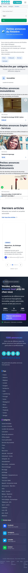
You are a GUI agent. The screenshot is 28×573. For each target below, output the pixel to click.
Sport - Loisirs (6, 505)
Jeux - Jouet (5, 513)
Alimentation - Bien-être (8, 486)
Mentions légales (2, 562)
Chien (3, 445)
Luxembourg (6, 394)
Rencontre (5, 451)
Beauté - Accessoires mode (9, 483)
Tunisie (5, 413)
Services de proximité (8, 442)
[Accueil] (1, 6)
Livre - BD (4, 510)
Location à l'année (7, 426)
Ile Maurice (6, 388)
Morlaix (19, 58)
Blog (21, 561)
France (4, 375)
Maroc (4, 404)
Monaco (5, 407)
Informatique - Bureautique (9, 499)
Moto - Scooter (6, 491)
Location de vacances (8, 82)
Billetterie (4, 516)
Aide (18, 561)
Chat (3, 448)
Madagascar (6, 402)
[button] (3, 196)
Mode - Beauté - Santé (11, 242)
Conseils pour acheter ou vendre (26, 564)
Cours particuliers (7, 440)
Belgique (5, 380)
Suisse (4, 399)
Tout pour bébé (6, 480)
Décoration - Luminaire (8, 464)
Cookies (8, 561)
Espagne (5, 385)
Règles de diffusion (13, 563)
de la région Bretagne (8, 44)
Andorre (5, 377)
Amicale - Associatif (7, 453)
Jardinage (4, 472)
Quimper (5, 61)
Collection (4, 507)
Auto (3, 488)
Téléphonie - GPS (6, 502)
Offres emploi (6, 437)
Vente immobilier (6, 423)
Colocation (5, 432)
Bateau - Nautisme (7, 494)
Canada (5, 383)
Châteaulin (11, 58)
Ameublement (6, 461)
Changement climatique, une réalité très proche (14, 246)
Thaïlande (5, 410)
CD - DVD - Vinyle (6, 497)
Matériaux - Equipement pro (10, 475)
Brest (3, 58)
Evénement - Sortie (7, 456)
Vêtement (4, 478)
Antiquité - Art (6, 459)
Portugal (5, 396)
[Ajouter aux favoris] (25, 100)
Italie (4, 391)
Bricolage (4, 469)
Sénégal (5, 415)
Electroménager (6, 467)
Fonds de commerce (7, 434)
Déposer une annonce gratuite (13, 317)
